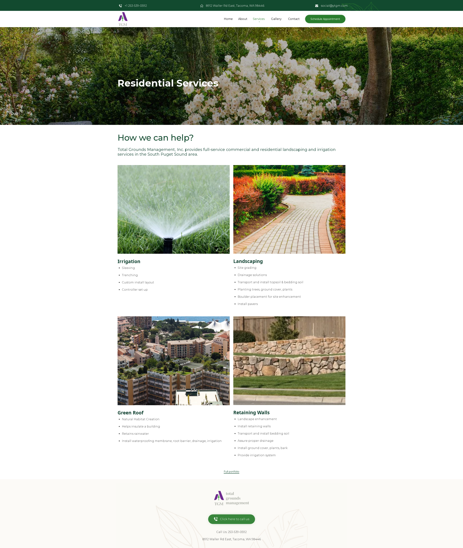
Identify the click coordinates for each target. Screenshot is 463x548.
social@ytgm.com (334, 5)
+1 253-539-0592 (136, 5)
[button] (325, 19)
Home (228, 19)
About (242, 19)
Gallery (276, 19)
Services (259, 19)
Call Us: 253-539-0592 (231, 532)
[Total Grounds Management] (123, 19)
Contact (294, 19)
